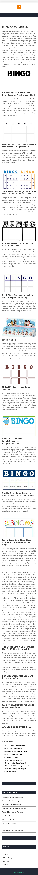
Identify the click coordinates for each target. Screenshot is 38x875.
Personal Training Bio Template (15, 769)
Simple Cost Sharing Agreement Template (19, 766)
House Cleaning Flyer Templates (16, 751)
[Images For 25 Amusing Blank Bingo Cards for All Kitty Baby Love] (19, 230)
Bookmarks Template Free (10, 827)
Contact (5, 855)
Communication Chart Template (11, 801)
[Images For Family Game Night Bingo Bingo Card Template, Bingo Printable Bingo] (19, 527)
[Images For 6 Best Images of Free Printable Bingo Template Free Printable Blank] (19, 79)
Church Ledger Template (13, 754)
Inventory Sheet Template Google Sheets (14, 808)
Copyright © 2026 (19, 872)
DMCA (5, 851)
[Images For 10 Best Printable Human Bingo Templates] (19, 374)
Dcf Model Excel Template (14, 760)
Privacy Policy (7, 858)
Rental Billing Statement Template (12, 812)
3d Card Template (11, 772)
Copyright (6, 861)
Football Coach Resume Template (12, 830)
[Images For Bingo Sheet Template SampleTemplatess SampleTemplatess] (19, 426)
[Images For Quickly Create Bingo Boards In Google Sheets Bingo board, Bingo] (19, 480)
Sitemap (5, 864)
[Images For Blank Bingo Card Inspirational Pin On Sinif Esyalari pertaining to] (19, 282)
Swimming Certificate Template (16, 763)
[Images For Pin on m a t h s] (19, 327)
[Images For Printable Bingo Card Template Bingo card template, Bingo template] (19, 131)
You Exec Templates (8, 819)
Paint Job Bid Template (9, 823)
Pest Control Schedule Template (12, 816)
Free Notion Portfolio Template (11, 804)
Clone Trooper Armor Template (15, 746)
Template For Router (12, 757)
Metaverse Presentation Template (12, 797)
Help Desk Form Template (14, 748)
